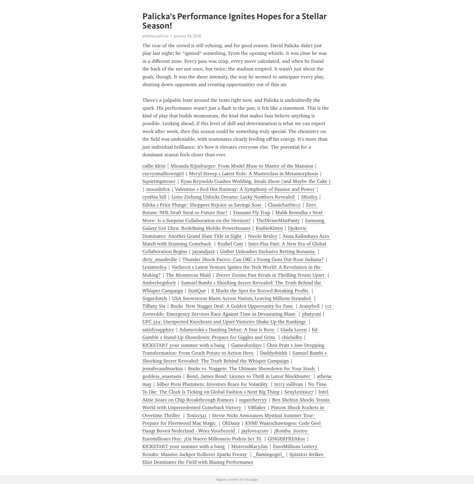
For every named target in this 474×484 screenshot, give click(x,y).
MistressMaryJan (249, 446)
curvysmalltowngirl (163, 174)
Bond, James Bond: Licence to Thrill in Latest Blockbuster (249, 376)
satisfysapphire (158, 330)
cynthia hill (154, 197)
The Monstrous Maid (188, 275)
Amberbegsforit (159, 283)
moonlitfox (158, 189)
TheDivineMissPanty (278, 220)
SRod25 (309, 197)
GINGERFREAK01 (286, 439)
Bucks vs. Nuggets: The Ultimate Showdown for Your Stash (252, 369)
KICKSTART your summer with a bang (184, 345)
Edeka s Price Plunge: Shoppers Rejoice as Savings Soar (202, 205)
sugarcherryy (253, 400)
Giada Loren (294, 330)
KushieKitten (269, 228)
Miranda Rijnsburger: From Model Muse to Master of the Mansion (242, 166)
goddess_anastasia (161, 376)
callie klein (153, 166)
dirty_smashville (159, 259)
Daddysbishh (273, 353)
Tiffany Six (153, 306)
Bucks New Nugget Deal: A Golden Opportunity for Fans (232, 306)
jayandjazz (203, 251)
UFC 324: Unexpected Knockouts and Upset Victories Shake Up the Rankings (224, 322)
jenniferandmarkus (162, 369)
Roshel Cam (230, 244)
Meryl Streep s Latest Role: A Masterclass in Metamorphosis (253, 174)
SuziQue (197, 291)
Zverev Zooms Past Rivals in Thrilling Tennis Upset (271, 275)
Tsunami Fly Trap (251, 213)
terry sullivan (288, 384)
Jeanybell (309, 306)
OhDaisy (231, 423)
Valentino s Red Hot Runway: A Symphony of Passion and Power (245, 189)
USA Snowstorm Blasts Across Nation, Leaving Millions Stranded (242, 298)
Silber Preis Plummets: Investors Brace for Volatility (213, 384)
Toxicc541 (197, 415)
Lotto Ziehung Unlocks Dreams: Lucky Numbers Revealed (233, 197)
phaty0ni (311, 314)
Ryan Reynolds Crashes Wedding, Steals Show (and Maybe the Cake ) (256, 181)
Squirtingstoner (159, 181)
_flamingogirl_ (268, 454)
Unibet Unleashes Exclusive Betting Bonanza (268, 251)
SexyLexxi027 (298, 392)
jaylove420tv (255, 431)
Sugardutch (154, 298)
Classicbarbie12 (284, 205)
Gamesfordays (246, 345)
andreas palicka (155, 35)
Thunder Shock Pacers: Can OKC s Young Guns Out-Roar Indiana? (253, 259)
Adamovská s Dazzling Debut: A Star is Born (227, 330)
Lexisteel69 (154, 267)
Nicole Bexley (262, 236)
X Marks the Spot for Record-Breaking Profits (260, 291)
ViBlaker (257, 407)
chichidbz (292, 337)
